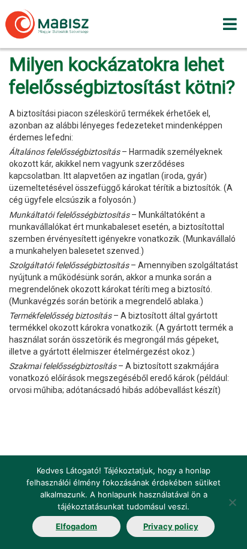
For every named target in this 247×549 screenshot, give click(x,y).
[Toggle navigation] (230, 24)
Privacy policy (170, 526)
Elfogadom (76, 526)
